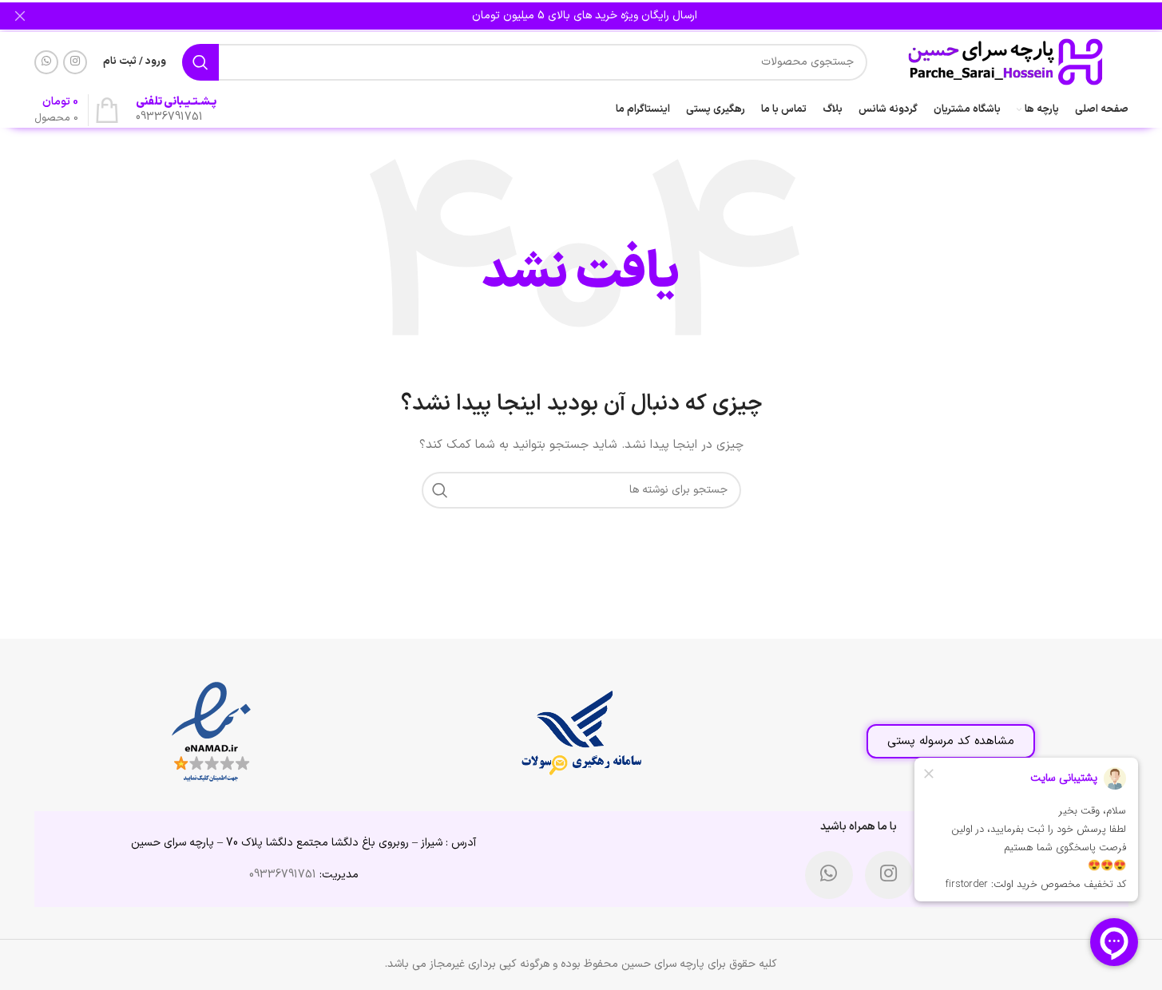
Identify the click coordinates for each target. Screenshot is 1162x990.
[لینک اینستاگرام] (75, 62)
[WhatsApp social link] (46, 62)
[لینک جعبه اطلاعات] (176, 110)
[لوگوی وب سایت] (1005, 61)
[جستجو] (200, 62)
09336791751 (282, 874)
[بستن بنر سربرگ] (20, 16)
